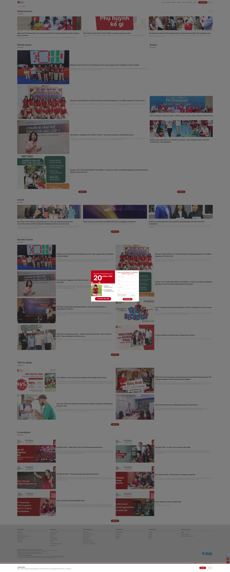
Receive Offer (127, 299)
